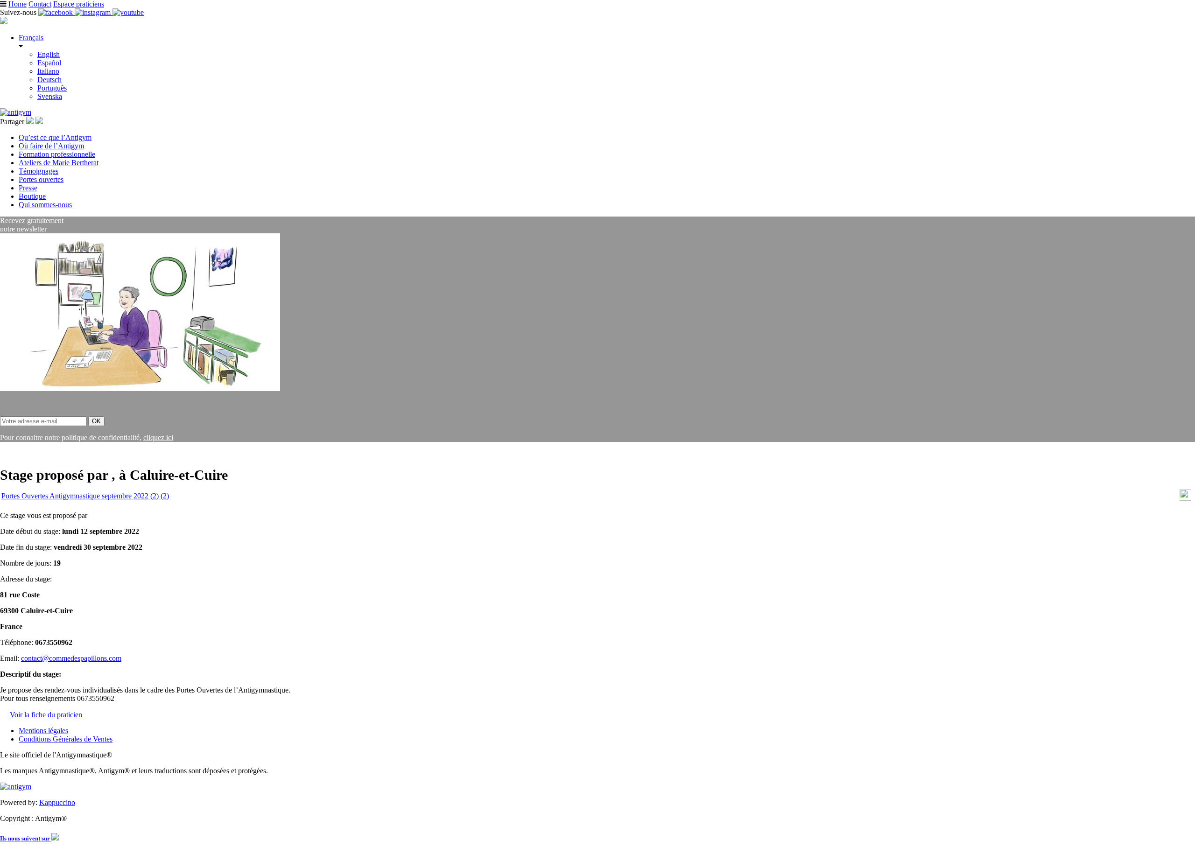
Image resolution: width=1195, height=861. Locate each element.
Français (31, 38)
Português (52, 88)
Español (49, 63)
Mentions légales (43, 731)
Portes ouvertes (41, 179)
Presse (28, 188)
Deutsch (49, 80)
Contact (39, 4)
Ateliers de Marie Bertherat (58, 163)
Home (17, 4)
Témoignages (38, 171)
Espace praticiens (78, 4)
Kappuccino (57, 802)
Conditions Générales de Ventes (65, 739)
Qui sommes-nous (45, 205)
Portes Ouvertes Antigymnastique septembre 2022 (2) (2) (85, 496)
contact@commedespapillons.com (71, 658)
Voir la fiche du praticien (46, 715)
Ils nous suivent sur (25, 838)
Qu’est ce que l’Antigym (55, 137)
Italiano (48, 71)
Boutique (32, 196)
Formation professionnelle (57, 154)
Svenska (49, 96)
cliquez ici (158, 437)
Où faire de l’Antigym (51, 146)
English (48, 54)
